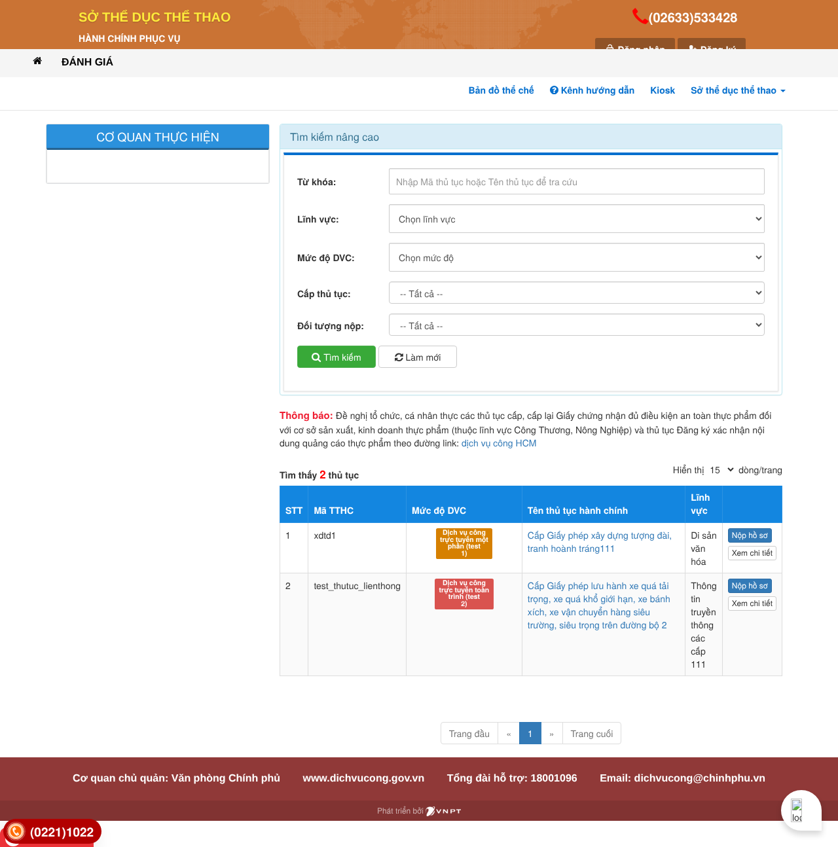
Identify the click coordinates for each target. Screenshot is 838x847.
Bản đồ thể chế (501, 90)
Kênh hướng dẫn (596, 90)
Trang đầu (469, 733)
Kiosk (662, 90)
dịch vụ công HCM (499, 442)
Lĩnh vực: (318, 219)
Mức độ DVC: (326, 257)
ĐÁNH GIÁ (87, 62)
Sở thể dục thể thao (155, 17)
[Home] (37, 60)
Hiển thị (688, 469)
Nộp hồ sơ (750, 535)
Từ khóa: (316, 182)
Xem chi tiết (752, 552)
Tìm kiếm (341, 356)
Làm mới (422, 356)
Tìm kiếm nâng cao (334, 136)
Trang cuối (592, 733)
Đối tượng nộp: (330, 326)
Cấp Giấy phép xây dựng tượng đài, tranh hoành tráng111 (600, 541)
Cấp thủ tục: (324, 293)
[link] (52, 831)
